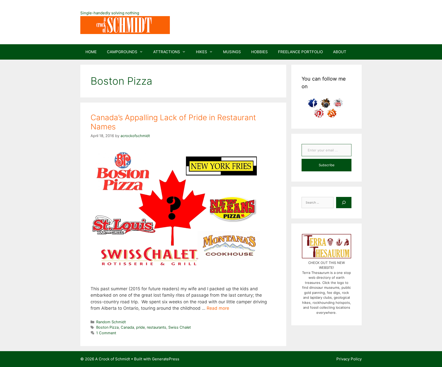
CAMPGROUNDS (122, 51)
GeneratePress (165, 359)
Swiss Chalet (179, 327)
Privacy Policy (349, 359)
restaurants (156, 327)
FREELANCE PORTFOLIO (300, 51)
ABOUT (339, 51)
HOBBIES (259, 51)
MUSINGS (232, 51)
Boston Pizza (107, 327)
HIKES (201, 51)
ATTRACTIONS (166, 51)
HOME (91, 51)
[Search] (343, 202)
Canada (127, 327)
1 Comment (106, 333)
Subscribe (327, 165)
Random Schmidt (111, 322)
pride (140, 327)
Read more (218, 308)
